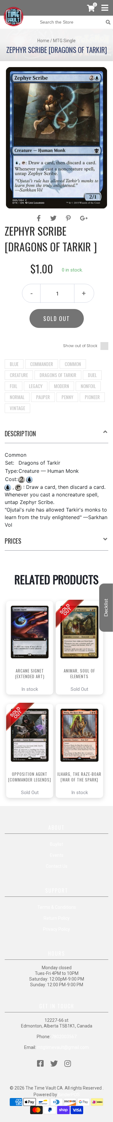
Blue (14, 363)
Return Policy (57, 918)
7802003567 (64, 1036)
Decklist (106, 608)
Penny (67, 396)
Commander (41, 363)
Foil (13, 385)
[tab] (56, 436)
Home (43, 40)
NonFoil (88, 385)
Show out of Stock (80, 345)
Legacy (35, 385)
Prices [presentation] (13, 541)
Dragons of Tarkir (58, 374)
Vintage (17, 407)
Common (73, 363)
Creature (19, 374)
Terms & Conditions (56, 907)
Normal (17, 396)
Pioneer (92, 396)
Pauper (43, 396)
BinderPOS (69, 1094)
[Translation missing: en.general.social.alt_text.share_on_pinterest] (69, 218)
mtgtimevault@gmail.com (63, 1047)
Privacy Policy (56, 929)
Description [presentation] (20, 433)
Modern (61, 385)
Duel (92, 374)
